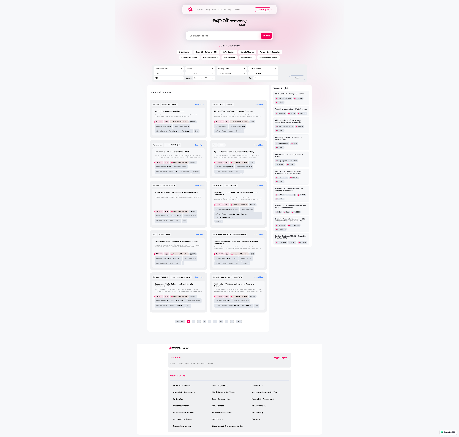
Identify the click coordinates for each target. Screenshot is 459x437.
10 (220, 321)
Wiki (214, 9)
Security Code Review (182, 419)
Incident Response (181, 406)
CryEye (237, 9)
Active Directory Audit (222, 412)
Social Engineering (220, 385)
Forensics (256, 419)
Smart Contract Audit (221, 399)
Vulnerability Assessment (184, 392)
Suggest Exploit (262, 9)
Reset (297, 78)
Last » (238, 321)
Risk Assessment (259, 406)
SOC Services (218, 406)
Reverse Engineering (182, 426)
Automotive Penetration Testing (266, 392)
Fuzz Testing (257, 412)
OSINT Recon (257, 385)
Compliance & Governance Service (227, 426)
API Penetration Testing (183, 412)
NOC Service (217, 419)
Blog (208, 9)
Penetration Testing (181, 385)
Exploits (200, 9)
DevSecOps (178, 399)
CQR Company (224, 9)
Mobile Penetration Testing (224, 392)
